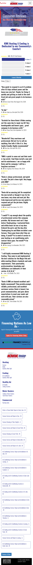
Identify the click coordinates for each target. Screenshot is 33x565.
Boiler (3, 367)
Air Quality (4, 385)
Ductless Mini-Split (7, 369)
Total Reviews (16, 35)
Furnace (4, 365)
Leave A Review (16, 77)
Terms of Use (6, 554)
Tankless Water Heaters (8, 394)
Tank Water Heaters (7, 396)
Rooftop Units (5, 403)
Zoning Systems (6, 386)
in (14, 410)
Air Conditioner (6, 376)
